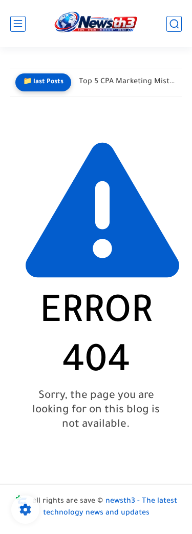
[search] (174, 24)
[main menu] (18, 24)
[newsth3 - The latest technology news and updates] (96, 24)
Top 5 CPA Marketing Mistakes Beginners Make (128, 82)
